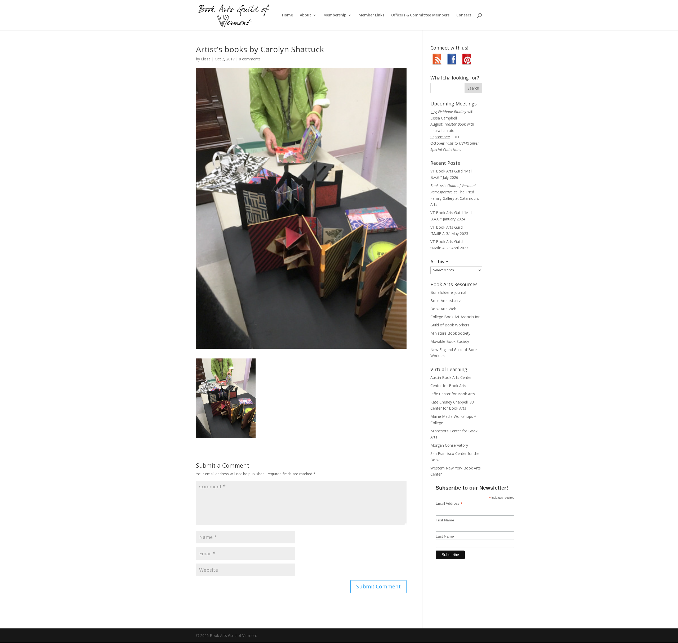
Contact (463, 15)
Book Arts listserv (445, 300)
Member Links (371, 15)
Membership (334, 15)
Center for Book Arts (448, 385)
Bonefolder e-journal (448, 292)
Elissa (206, 58)
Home (287, 15)
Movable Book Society (449, 341)
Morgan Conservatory (449, 445)
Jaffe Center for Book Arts (452, 393)
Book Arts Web (443, 308)
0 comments (250, 58)
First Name (445, 520)
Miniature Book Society (450, 333)
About (305, 15)
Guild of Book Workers (449, 324)
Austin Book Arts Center (451, 377)
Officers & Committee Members (420, 15)
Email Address (449, 503)
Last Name (445, 536)
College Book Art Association (455, 316)
